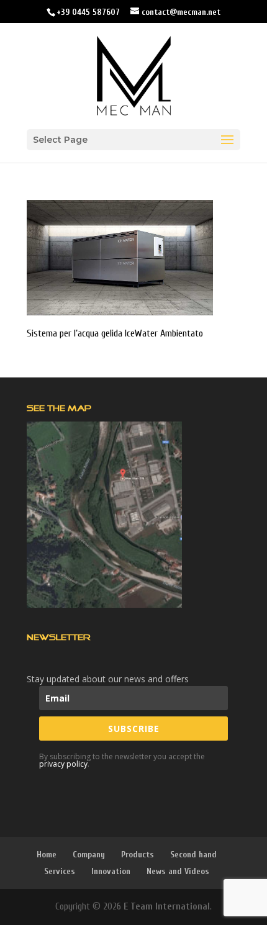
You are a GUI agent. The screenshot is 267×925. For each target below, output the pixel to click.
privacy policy (63, 764)
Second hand (193, 854)
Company (89, 854)
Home (47, 854)
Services (59, 871)
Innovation (110, 871)
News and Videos (178, 871)
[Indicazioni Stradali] (104, 515)
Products (137, 854)
